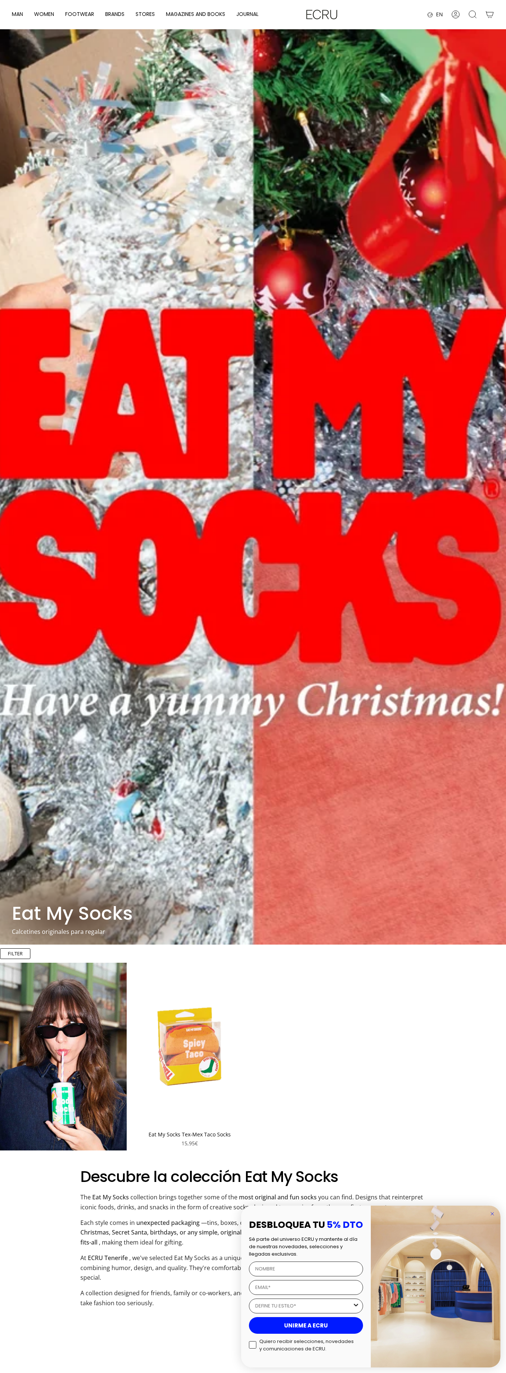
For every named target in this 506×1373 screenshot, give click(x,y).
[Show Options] (356, 1306)
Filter (15, 953)
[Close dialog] (492, 1213)
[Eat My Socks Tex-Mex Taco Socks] (190, 1045)
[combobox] (303, 1306)
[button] (17, 15)
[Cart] (489, 14)
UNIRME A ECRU (306, 1325)
